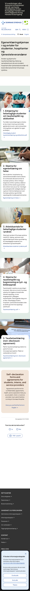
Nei (20, 429)
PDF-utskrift (17, 436)
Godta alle (15, 575)
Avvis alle (15, 580)
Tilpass (15, 585)
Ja (12, 429)
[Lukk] (25, 553)
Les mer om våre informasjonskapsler (14, 563)
